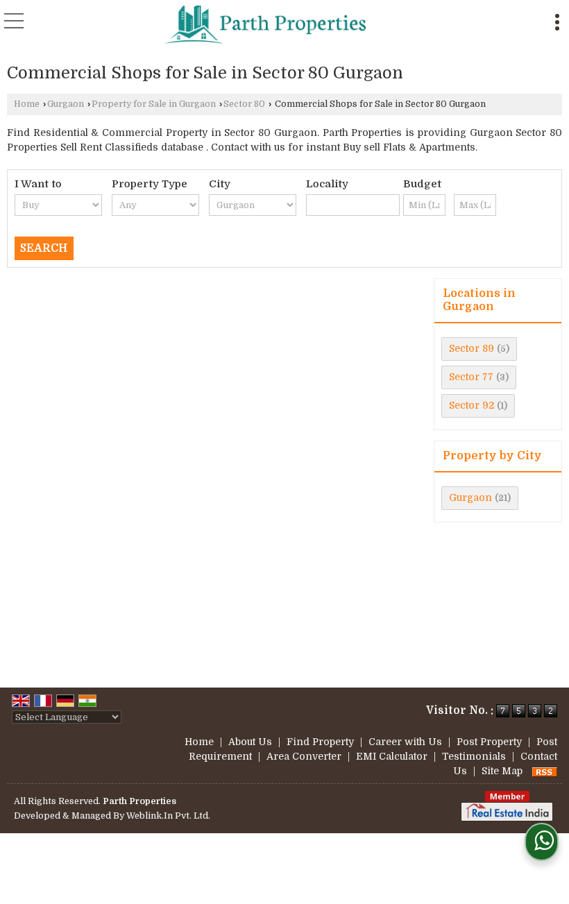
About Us (250, 741)
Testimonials (474, 756)
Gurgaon (65, 104)
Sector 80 (244, 104)
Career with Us (405, 741)
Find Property (320, 741)
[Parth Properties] (265, 24)
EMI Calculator (391, 756)
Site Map (502, 770)
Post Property (489, 741)
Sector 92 (471, 405)
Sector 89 (471, 348)
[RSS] (544, 770)
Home (27, 104)
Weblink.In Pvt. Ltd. (168, 816)
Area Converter (303, 756)
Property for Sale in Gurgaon (154, 104)
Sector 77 (471, 376)
